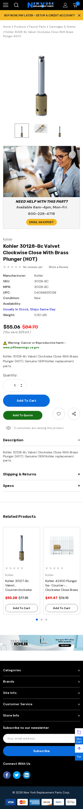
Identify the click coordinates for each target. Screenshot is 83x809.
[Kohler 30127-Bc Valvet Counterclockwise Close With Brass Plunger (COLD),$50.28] (21, 545)
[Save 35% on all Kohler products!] (41, 642)
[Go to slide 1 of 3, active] (37, 620)
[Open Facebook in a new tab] (7, 775)
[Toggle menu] (5, 5)
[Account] (64, 5)
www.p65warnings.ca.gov (21, 347)
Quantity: (10, 375)
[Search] (16, 5)
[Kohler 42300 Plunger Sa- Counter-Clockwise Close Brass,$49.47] (61, 545)
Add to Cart (21, 608)
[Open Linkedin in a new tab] (26, 775)
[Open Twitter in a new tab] (17, 775)
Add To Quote (23, 415)
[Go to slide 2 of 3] (41, 620)
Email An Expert (41, 222)
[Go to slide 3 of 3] (46, 620)
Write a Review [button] (58, 267)
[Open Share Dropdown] (74, 414)
